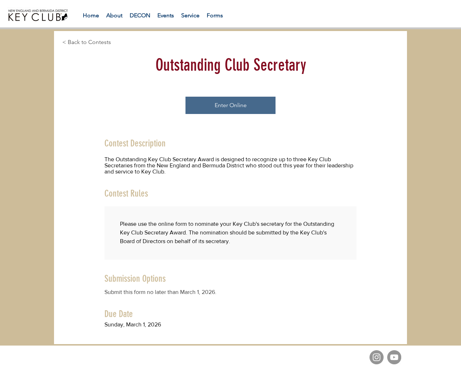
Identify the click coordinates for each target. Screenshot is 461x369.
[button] (215, 15)
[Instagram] (377, 357)
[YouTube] (394, 357)
